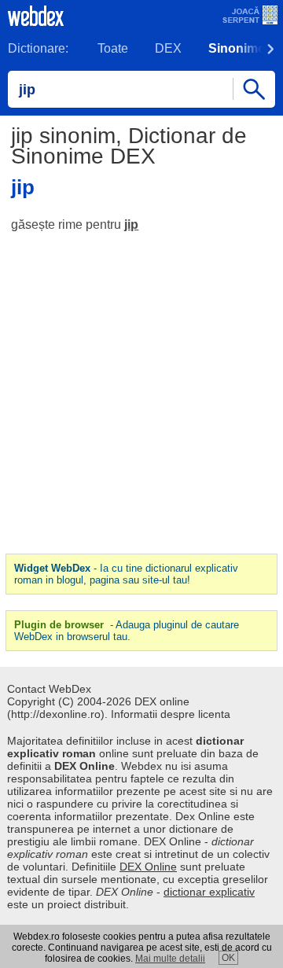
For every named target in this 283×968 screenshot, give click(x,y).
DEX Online (148, 866)
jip (131, 224)
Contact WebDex (49, 689)
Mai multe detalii (170, 958)
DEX (168, 48)
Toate (112, 48)
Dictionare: (38, 48)
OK (228, 957)
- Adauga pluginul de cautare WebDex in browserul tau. (126, 630)
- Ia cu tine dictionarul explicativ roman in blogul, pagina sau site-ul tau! (126, 574)
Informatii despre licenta (170, 714)
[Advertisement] (141, 393)
